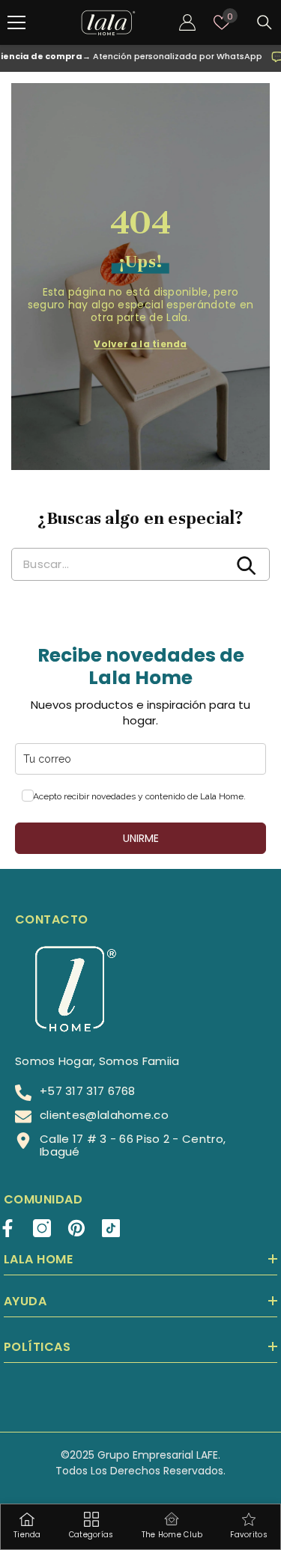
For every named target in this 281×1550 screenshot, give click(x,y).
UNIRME (141, 838)
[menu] (16, 22)
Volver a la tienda (140, 344)
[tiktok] (110, 1228)
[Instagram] (41, 1228)
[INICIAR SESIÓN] (187, 22)
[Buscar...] (265, 22)
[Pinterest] (76, 1228)
